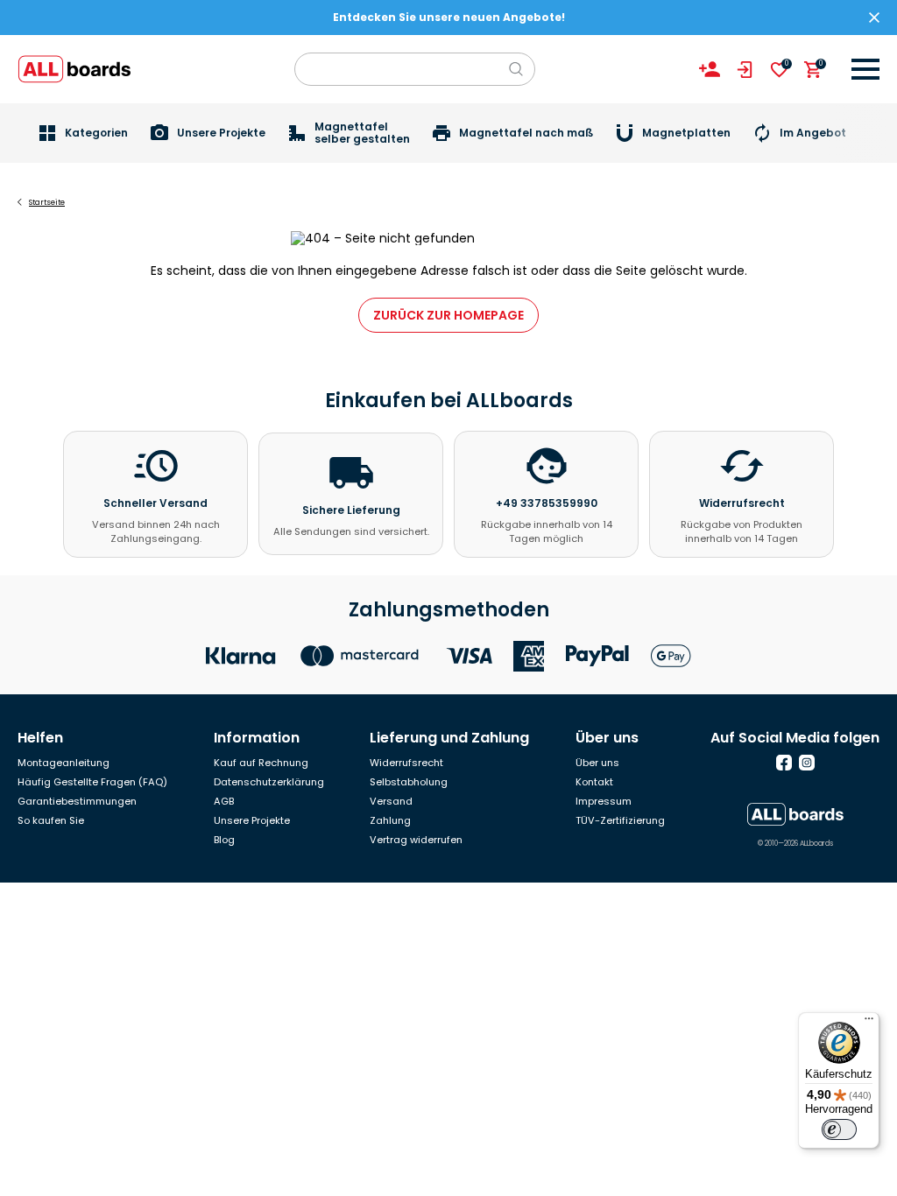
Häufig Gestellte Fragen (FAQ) (92, 782)
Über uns (597, 763)
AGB (224, 801)
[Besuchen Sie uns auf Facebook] (784, 762)
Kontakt (594, 782)
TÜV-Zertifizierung (620, 820)
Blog (224, 840)
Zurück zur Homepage (448, 315)
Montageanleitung (63, 763)
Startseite (47, 202)
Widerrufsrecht (406, 763)
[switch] (839, 1129)
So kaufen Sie (51, 820)
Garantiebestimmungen (77, 801)
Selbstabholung (409, 782)
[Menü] (868, 1022)
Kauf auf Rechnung (261, 763)
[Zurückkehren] (20, 202)
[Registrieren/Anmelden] (709, 69)
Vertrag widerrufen (416, 840)
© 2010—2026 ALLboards (795, 844)
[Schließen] (874, 17)
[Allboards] (795, 814)
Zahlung (390, 820)
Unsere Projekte (252, 820)
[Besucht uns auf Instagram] (807, 762)
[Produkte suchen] (516, 69)
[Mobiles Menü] (865, 69)
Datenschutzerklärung (269, 782)
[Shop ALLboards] (74, 69)
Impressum (604, 801)
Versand (391, 801)
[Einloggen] (745, 70)
